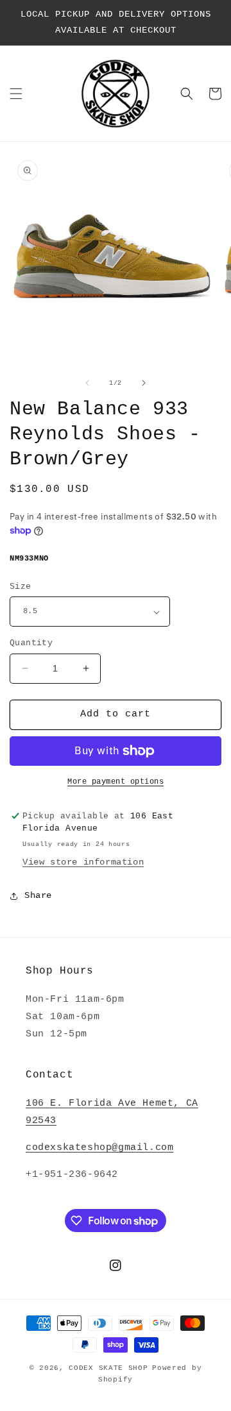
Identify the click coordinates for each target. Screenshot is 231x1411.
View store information (83, 862)
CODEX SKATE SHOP (108, 1368)
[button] (16, 94)
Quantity (31, 643)
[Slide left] (87, 383)
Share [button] (38, 895)
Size (20, 586)
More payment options (115, 781)
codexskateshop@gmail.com (99, 1147)
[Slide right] (144, 383)
